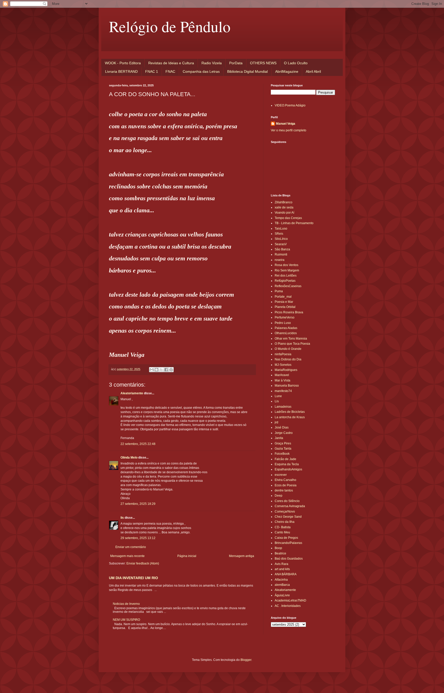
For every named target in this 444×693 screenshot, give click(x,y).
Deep (278, 495)
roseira (279, 260)
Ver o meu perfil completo (288, 130)
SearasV (281, 244)
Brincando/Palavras (288, 543)
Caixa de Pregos (286, 538)
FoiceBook (282, 453)
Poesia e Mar (284, 302)
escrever (281, 475)
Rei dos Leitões (286, 275)
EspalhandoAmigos (288, 469)
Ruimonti (281, 254)
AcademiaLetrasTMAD (290, 600)
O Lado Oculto (296, 63)
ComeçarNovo (285, 511)
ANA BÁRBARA (286, 574)
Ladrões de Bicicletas (290, 412)
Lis (277, 401)
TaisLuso (281, 228)
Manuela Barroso (287, 385)
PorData (236, 63)
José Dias (282, 427)
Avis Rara (281, 564)
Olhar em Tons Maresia (291, 338)
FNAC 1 (151, 71)
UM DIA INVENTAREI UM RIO (133, 578)
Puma (279, 291)
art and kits (282, 569)
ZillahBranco (283, 202)
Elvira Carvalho (285, 480)
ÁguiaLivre (282, 595)
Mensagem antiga (241, 556)
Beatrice (280, 553)
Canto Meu (282, 532)
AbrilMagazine (286, 71)
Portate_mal (283, 296)
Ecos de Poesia (286, 485)
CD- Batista (283, 527)
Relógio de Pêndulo (169, 26)
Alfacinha (281, 579)
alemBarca (282, 585)
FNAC (170, 71)
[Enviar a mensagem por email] (151, 369)
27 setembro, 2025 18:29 (138, 504)
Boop (278, 548)
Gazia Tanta (283, 448)
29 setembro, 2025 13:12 (138, 538)
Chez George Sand (288, 516)
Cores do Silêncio (287, 501)
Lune (278, 396)
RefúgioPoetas (285, 280)
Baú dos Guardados (289, 558)
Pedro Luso (283, 323)
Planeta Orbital (285, 307)
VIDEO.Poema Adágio (290, 105)
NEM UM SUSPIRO (126, 620)
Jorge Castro (284, 433)
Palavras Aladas (286, 328)
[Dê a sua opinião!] (156, 369)
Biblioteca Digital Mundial (247, 71)
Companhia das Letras (201, 71)
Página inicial (186, 556)
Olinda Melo (129, 457)
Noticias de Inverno (126, 604)
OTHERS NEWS (263, 63)
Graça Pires (283, 443)
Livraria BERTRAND (121, 71)
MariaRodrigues (286, 370)
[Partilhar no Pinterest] (171, 369)
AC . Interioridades (288, 606)
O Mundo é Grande (288, 349)
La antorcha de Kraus (290, 417)
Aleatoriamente (132, 393)
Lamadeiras (283, 406)
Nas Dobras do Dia (288, 359)
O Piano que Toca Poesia (292, 343)
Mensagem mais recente (127, 556)
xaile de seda (284, 207)
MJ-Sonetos (283, 365)
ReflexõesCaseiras (288, 286)
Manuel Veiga (285, 123)
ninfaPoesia (283, 354)
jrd (276, 422)
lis (122, 517)
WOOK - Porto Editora (123, 63)
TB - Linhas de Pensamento (294, 223)
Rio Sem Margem (287, 270)
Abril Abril (313, 71)
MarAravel (282, 375)
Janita (279, 438)
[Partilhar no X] (161, 369)
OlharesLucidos (286, 333)
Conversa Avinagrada (290, 506)
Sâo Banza (282, 249)
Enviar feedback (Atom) (142, 563)
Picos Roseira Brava (289, 312)
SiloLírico (281, 239)
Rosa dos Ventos (286, 265)
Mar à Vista (282, 380)
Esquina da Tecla (287, 464)
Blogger (245, 660)
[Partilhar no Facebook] (166, 369)
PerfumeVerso (284, 317)
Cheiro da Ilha (284, 522)
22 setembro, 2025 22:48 (138, 444)
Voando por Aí (284, 212)
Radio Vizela (211, 63)
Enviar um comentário (130, 547)
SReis (279, 233)
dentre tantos (284, 490)
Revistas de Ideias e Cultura (171, 63)
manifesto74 (283, 391)
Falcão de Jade (285, 459)
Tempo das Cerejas (288, 218)
